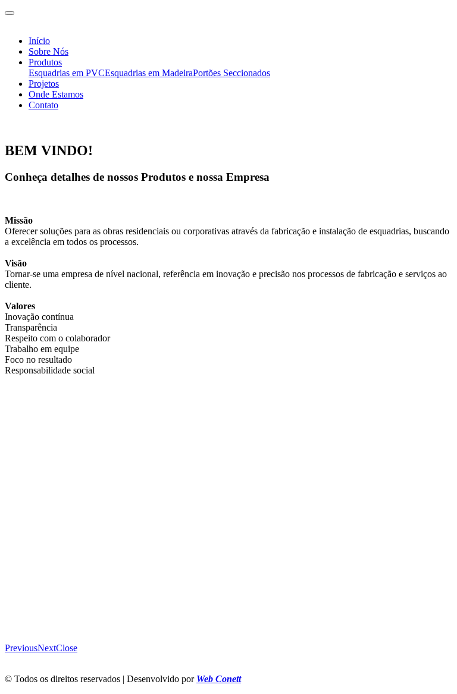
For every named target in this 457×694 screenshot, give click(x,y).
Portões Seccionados (231, 73)
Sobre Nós (48, 51)
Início (39, 41)
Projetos (44, 83)
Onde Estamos (56, 94)
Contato (43, 105)
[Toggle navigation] (9, 13)
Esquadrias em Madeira (149, 73)
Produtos (45, 62)
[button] (21, 648)
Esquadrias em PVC (67, 73)
